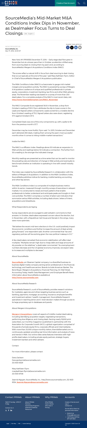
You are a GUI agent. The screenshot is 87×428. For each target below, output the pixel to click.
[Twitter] (6, 410)
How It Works (49, 404)
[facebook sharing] (68, 48)
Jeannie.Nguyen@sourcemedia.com (32, 382)
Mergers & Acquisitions (22, 314)
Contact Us (9, 408)
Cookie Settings (26, 423)
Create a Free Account (72, 402)
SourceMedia (17, 262)
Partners (28, 404)
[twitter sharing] (72, 48)
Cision (76, 423)
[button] (84, 3)
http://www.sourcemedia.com (25, 278)
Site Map (13, 423)
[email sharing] (80, 48)
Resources (28, 409)
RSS (19, 423)
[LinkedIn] (11, 410)
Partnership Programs (32, 406)
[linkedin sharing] (76, 48)
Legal (7, 423)
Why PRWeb (49, 402)
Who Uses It (49, 406)
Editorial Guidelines (31, 407)
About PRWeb (29, 402)
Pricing (47, 407)
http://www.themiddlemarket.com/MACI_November (35, 100)
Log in (67, 404)
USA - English (28, 33)
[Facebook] (9, 410)
